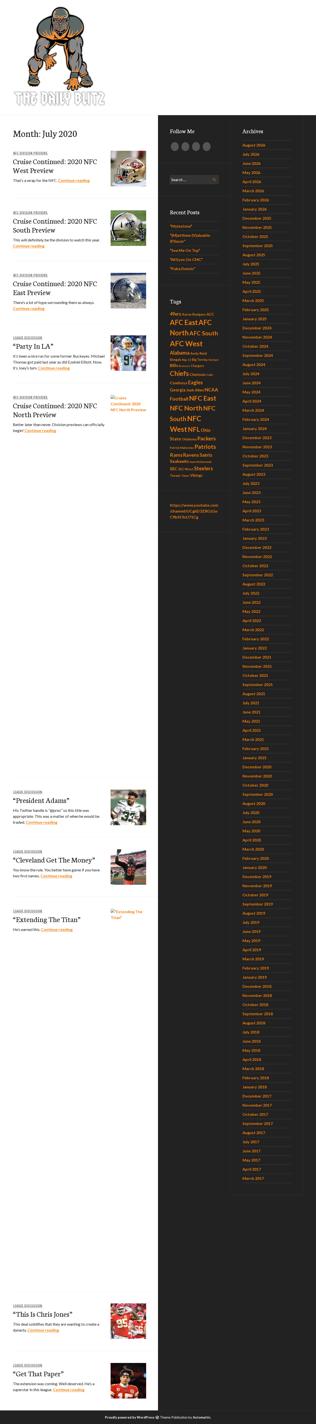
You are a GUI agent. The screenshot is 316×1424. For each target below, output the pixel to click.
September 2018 (257, 1013)
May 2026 (251, 172)
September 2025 (257, 245)
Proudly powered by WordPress (130, 1417)
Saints (206, 455)
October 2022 (255, 565)
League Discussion (27, 337)
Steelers (203, 468)
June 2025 (251, 273)
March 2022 (253, 629)
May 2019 (251, 940)
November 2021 (257, 666)
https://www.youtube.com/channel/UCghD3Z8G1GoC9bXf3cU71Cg (194, 511)
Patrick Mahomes (182, 448)
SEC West (185, 469)
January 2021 (254, 757)
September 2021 (257, 684)
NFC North (186, 408)
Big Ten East (210, 359)
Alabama (180, 353)
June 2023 (251, 492)
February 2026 (255, 199)
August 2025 (253, 254)
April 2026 (251, 181)
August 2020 (253, 803)
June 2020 (251, 821)
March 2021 (253, 739)
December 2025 (256, 218)
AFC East (184, 322)
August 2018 (253, 1022)
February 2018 (255, 1077)
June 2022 (251, 602)
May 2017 (251, 1160)
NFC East (202, 398)
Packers (206, 438)
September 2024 (257, 355)
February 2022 (255, 638)
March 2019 (253, 958)
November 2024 (257, 337)
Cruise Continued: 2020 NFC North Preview (55, 409)
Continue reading (74, 180)
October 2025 (255, 236)
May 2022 (251, 611)
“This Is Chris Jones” (42, 1314)
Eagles (195, 382)
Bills (174, 365)
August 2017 (253, 1132)
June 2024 (251, 382)
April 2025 (251, 291)
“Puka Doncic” (182, 268)
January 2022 (254, 648)
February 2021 (255, 748)
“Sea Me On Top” (185, 250)
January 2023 (254, 538)
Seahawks (179, 461)
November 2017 (257, 1105)
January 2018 (254, 1086)
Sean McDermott (201, 461)
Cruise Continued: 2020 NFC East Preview (55, 287)
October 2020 (255, 785)
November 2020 (257, 776)
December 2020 (256, 766)
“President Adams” (41, 800)
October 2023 (255, 455)
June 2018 (251, 1041)
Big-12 (186, 360)
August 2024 (253, 364)
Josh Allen (195, 390)
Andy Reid (198, 353)
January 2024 (254, 428)
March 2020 (253, 849)
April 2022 (251, 620)
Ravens (191, 455)
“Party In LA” (33, 346)
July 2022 (250, 593)
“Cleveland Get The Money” (54, 859)
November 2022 (257, 556)
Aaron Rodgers (194, 314)
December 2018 (256, 986)
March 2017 (253, 1178)
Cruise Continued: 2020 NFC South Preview (55, 225)
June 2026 (251, 163)
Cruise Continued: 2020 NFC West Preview (55, 165)
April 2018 (251, 1059)
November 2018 (257, 995)
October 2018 (255, 1004)
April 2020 (251, 840)
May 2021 (251, 721)
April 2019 (251, 949)
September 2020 (257, 794)
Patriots (205, 446)
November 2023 (257, 446)
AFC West (186, 343)
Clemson (198, 374)
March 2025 (253, 300)
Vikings (196, 475)
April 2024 (251, 401)
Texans (175, 475)
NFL (194, 429)
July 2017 (250, 1141)
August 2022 (253, 584)
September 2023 (257, 465)
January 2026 (254, 209)
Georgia (177, 390)
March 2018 (253, 1068)
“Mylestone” (181, 226)
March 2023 (253, 520)
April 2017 (251, 1169)
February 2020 (255, 858)
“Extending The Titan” (46, 919)
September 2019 (257, 904)
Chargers (197, 366)
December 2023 (256, 437)
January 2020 (254, 867)
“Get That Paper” (38, 1373)
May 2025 (251, 282)
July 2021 (250, 702)
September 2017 (257, 1123)
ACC (210, 314)
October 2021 (255, 675)
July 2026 (250, 154)
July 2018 (250, 1032)
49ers (175, 314)
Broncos (184, 365)
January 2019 (254, 977)
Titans (185, 475)
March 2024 (253, 410)
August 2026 (253, 145)
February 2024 (255, 419)
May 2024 (251, 391)
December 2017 (256, 1096)
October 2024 (255, 346)
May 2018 (251, 1050)
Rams (176, 455)
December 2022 (256, 547)
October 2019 (255, 894)
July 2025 (250, 263)
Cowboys (178, 382)
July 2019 (250, 922)
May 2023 (251, 501)
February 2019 (255, 968)
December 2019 (256, 876)
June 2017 (251, 1150)
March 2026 (253, 190)
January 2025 (254, 318)
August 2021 (253, 693)
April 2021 (251, 730)
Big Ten (197, 360)
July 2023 (250, 483)
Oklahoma (189, 439)
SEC (174, 468)
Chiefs (179, 373)
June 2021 (251, 712)
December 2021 (256, 657)
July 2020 (250, 812)
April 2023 (251, 510)
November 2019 (257, 885)
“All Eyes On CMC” (186, 259)
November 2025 (257, 227)
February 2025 (255, 309)
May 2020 (251, 830)
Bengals (175, 360)
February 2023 (255, 529)
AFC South (203, 333)
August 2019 (253, 913)
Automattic (202, 1417)
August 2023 (253, 474)
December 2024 (256, 327)
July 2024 (250, 373)
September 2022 (257, 574)
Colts (209, 374)
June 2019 (251, 931)
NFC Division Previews (30, 153)
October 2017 (255, 1114)
